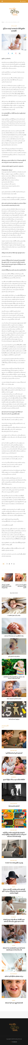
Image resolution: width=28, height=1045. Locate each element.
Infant (13, 886)
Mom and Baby (13, 750)
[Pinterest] (16, 53)
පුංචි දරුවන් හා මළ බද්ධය (14, 656)
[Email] (19, 53)
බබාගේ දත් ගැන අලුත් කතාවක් (14, 1003)
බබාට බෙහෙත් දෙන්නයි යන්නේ (14, 698)
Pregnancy (13, 777)
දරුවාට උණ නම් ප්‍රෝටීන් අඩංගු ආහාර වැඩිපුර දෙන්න (20, 586)
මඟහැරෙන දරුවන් (14, 806)
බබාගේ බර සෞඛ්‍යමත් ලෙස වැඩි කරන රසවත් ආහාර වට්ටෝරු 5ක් (14, 949)
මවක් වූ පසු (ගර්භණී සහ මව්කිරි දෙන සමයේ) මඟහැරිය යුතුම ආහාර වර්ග (14, 921)
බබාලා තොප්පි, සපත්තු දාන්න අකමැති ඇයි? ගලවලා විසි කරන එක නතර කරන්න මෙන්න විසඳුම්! (14, 891)
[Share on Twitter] (12, 53)
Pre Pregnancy (13, 973)
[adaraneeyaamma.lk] (14, 11)
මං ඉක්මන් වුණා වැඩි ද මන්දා (14, 615)
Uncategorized (13, 803)
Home (3, 22)
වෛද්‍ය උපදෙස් (14, 25)
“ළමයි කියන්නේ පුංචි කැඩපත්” (14, 753)
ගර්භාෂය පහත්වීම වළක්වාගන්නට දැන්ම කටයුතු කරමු (6, 586)
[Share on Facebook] (8, 53)
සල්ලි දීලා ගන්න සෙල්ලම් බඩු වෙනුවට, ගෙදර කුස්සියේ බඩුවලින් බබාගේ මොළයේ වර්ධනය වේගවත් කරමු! (14, 835)
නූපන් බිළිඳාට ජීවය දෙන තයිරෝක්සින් (14, 780)
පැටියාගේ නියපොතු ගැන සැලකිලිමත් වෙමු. (14, 635)
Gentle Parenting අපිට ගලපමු (14, 863)
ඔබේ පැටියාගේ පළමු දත (14, 719)
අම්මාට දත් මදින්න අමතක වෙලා (14, 976)
